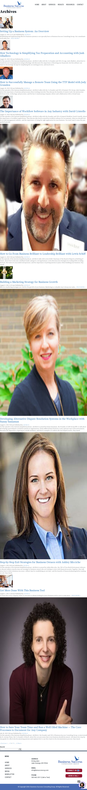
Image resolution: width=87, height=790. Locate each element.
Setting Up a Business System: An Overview (24, 31)
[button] (20, 749)
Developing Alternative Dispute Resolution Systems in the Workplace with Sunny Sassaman (42, 420)
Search (2, 747)
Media (7, 771)
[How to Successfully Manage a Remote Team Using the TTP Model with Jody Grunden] (6, 78)
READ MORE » (15, 38)
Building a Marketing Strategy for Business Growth (29, 282)
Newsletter (9, 774)
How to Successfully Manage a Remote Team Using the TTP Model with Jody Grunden (43, 84)
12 (17, 743)
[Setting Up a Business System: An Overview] (6, 27)
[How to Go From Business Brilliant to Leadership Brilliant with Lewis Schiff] (43, 250)
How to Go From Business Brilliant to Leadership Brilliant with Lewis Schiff (43, 253)
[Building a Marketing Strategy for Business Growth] (6, 278)
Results (61, 5)
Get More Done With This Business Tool (22, 590)
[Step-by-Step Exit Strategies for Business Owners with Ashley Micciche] (43, 558)
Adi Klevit (27, 34)
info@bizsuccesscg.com (40, 770)
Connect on (72, 770)
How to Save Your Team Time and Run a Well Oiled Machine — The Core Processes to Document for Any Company (40, 729)
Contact (80, 5)
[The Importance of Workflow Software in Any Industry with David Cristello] (6, 107)
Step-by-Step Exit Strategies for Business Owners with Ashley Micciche (40, 562)
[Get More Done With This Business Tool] (6, 586)
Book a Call (73, 776)
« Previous (3, 743)
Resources (70, 5)
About (44, 5)
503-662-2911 (36, 777)
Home (37, 5)
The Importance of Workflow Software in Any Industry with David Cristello (43, 111)
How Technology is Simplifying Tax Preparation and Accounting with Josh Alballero (42, 55)
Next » (20, 743)
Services (52, 5)
